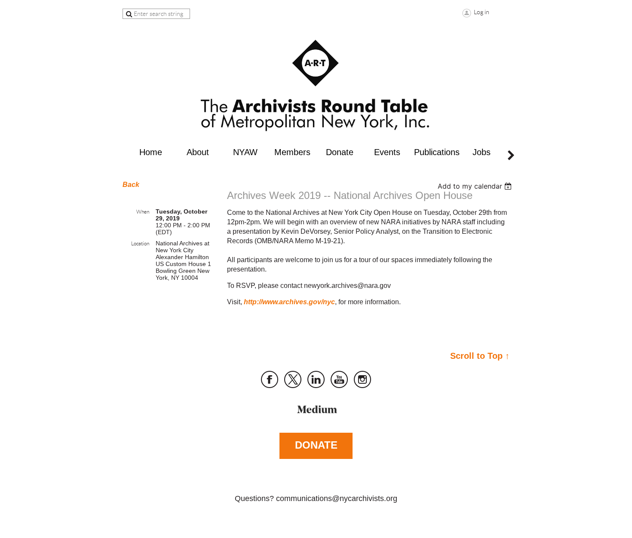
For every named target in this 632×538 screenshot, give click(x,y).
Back (131, 184)
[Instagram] (362, 379)
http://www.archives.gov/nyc (289, 302)
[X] (292, 379)
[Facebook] (269, 379)
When (142, 211)
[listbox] (476, 186)
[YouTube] (339, 379)
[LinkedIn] (316, 379)
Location (140, 243)
